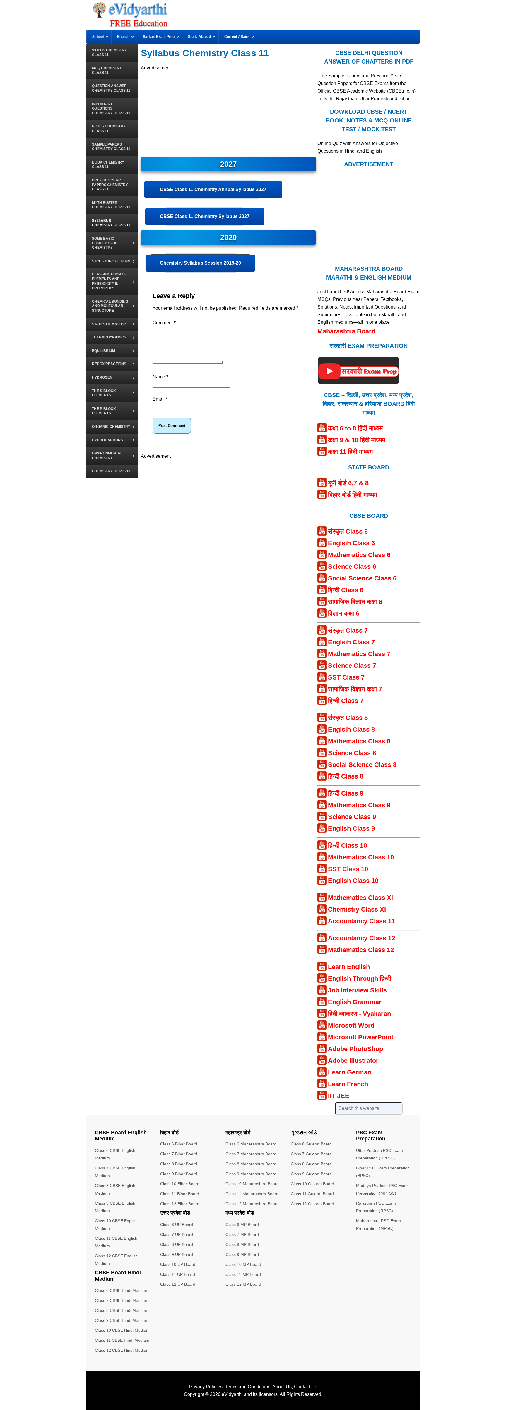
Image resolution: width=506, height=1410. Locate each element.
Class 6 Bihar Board (178, 1144)
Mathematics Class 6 (359, 554)
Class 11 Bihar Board (179, 1193)
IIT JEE (338, 1095)
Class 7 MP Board (242, 1234)
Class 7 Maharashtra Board (250, 1154)
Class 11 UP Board (177, 1274)
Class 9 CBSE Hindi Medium (121, 1320)
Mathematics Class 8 (359, 741)
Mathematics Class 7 (359, 654)
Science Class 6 (352, 566)
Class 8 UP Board (176, 1244)
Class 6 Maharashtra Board (250, 1144)
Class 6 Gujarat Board (311, 1144)
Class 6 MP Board (242, 1224)
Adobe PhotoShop (355, 1049)
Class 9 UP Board (176, 1254)
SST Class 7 (346, 677)
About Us (282, 1386)
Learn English (349, 966)
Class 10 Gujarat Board (312, 1183)
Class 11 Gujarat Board (312, 1193)
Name (160, 376)
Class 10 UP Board (177, 1264)
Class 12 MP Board (243, 1284)
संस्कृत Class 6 (348, 531)
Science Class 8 (352, 753)
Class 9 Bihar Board (178, 1173)
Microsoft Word (351, 1025)
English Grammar (355, 1002)
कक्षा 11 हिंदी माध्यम (350, 451)
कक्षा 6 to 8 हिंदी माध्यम (355, 428)
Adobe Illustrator (353, 1060)
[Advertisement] (228, 113)
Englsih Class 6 (351, 543)
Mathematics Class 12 (361, 949)
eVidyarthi (232, 1394)
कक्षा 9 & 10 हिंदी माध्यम (356, 440)
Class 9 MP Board (242, 1254)
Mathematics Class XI (360, 897)
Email (160, 398)
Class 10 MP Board (243, 1264)
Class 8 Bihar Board (178, 1164)
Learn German (349, 1072)
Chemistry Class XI (357, 909)
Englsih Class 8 (351, 729)
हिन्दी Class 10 (347, 845)
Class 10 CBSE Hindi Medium (122, 1330)
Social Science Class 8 (362, 764)
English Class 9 (351, 828)
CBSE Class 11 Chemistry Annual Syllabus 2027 (213, 189)
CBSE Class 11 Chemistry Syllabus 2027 (204, 216)
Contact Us (305, 1386)
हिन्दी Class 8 (345, 776)
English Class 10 (353, 880)
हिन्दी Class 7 (345, 700)
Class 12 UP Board (177, 1284)
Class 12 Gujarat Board (312, 1203)
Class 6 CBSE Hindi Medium (121, 1290)
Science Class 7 (352, 665)
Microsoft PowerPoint (360, 1037)
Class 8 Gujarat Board (311, 1164)
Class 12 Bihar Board (179, 1203)
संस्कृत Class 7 (348, 630)
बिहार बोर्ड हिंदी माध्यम (352, 494)
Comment (164, 322)
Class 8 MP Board (242, 1244)
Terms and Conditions (247, 1386)
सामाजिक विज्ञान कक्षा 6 (355, 601)
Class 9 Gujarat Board (311, 1173)
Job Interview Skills (357, 990)
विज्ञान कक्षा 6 (343, 613)
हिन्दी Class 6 (345, 590)
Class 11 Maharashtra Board (251, 1193)
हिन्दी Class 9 (345, 793)
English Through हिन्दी (359, 978)
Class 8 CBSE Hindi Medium (121, 1310)
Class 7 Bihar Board (178, 1154)
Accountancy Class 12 (361, 938)
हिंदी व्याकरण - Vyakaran (359, 1013)
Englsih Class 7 (351, 642)
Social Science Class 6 (362, 578)
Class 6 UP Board (176, 1224)
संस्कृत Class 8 (348, 717)
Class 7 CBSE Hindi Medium (121, 1300)
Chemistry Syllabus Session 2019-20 (200, 262)
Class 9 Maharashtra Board (250, 1173)
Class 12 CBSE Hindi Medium (122, 1350)
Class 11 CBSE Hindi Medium (122, 1340)
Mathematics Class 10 (361, 857)
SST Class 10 (348, 869)
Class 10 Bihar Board (179, 1183)
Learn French (348, 1084)
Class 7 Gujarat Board (311, 1154)
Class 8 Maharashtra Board (250, 1164)
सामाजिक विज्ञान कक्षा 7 (355, 689)
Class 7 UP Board (176, 1234)
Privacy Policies (206, 1386)
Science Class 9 (352, 816)
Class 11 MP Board (243, 1274)
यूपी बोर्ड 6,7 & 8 (348, 483)
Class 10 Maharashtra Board (252, 1183)
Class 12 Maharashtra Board (252, 1203)
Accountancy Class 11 (361, 921)
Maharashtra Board (346, 331)
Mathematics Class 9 (359, 805)
